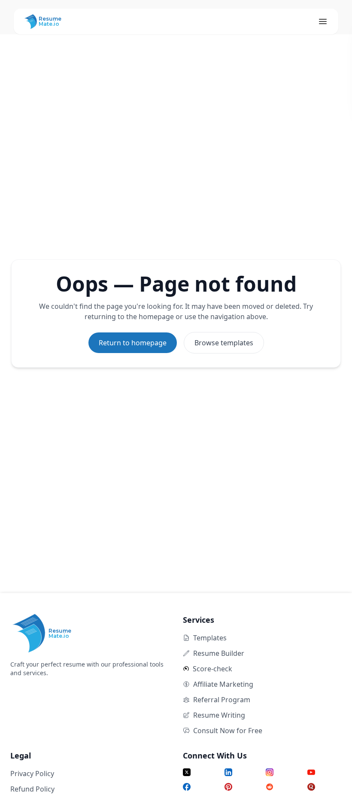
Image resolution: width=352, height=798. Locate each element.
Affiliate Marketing (223, 684)
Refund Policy (32, 789)
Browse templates (223, 342)
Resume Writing (219, 715)
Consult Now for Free (227, 730)
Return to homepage (133, 342)
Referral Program (221, 699)
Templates (210, 638)
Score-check (212, 668)
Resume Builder (218, 653)
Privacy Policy (32, 773)
